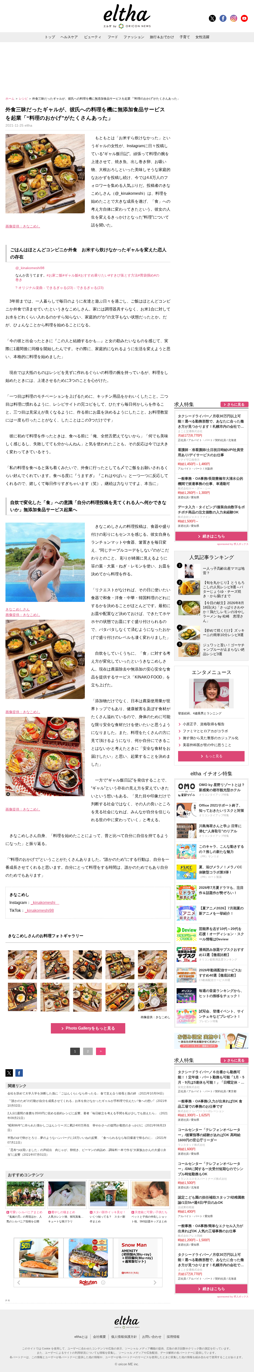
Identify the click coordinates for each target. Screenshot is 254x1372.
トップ (50, 37)
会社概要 (99, 1337)
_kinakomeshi (45, 902)
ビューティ (92, 37)
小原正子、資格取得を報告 (203, 724)
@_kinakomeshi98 (29, 268)
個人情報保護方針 (124, 1337)
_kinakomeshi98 (39, 910)
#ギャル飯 (70, 275)
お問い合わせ (151, 1337)
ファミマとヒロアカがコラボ (205, 731)
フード (113, 37)
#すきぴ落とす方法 (123, 275)
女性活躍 (202, 37)
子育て (185, 37)
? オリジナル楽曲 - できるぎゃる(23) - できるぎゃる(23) (59, 288)
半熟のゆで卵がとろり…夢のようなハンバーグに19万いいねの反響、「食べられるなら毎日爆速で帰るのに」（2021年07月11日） (87, 1140)
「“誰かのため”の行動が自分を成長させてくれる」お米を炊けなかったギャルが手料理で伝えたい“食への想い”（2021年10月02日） (87, 1103)
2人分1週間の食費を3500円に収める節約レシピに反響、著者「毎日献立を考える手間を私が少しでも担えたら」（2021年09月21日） (87, 1116)
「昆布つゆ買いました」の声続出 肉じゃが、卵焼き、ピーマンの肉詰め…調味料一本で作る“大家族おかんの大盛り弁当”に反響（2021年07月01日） (86, 1152)
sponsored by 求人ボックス (233, 544)
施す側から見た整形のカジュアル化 (210, 738)
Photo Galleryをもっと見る (90, 1028)
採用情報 (173, 1337)
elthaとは (81, 1337)
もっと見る (213, 756)
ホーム (10, 98)
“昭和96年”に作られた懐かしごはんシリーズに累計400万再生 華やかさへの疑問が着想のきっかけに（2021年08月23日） (86, 1128)
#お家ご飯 (55, 275)
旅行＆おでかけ (162, 37)
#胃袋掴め (146, 275)
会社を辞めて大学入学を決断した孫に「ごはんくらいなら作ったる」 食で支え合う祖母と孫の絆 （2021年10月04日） (86, 1093)
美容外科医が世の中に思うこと (207, 745)
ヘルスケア (69, 37)
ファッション (134, 37)
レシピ (24, 98)
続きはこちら (214, 536)
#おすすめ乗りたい (93, 275)
